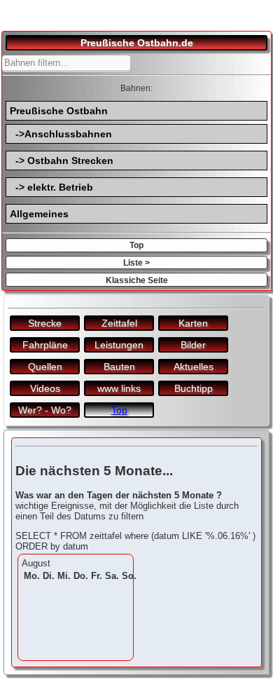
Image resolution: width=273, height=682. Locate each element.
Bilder (193, 344)
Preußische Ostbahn (59, 110)
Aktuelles (194, 366)
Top (137, 245)
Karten (193, 323)
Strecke (45, 323)
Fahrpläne (45, 344)
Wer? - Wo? (44, 410)
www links (119, 388)
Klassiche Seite (137, 280)
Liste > (136, 262)
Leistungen (119, 344)
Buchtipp (193, 388)
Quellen (45, 366)
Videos (45, 388)
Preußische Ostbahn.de (136, 42)
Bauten (119, 366)
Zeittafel (119, 323)
